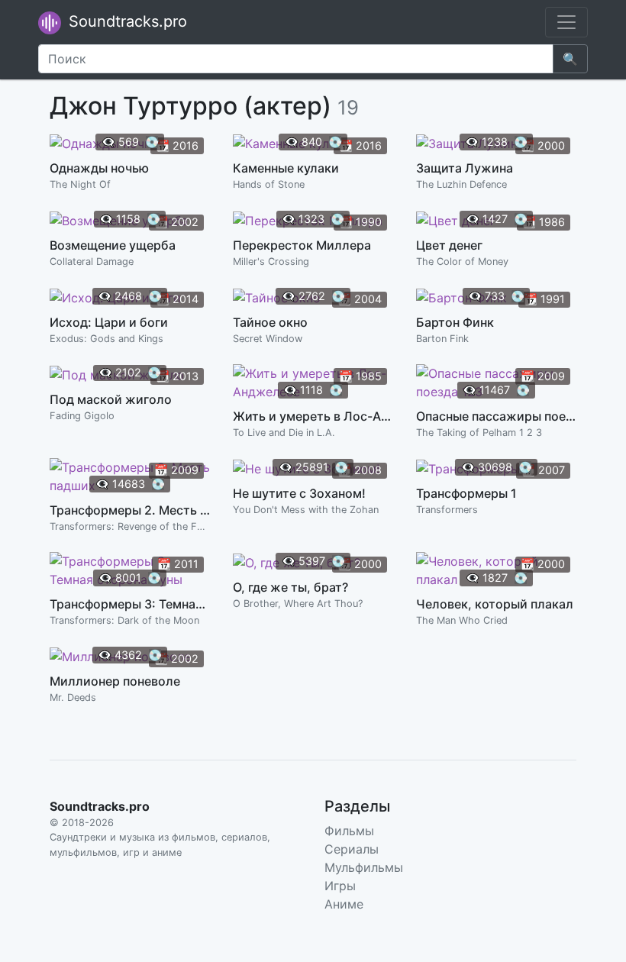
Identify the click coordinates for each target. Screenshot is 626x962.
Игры (340, 885)
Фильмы (349, 830)
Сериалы (351, 849)
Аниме (343, 904)
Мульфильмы (363, 867)
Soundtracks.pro (125, 21)
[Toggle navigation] (566, 22)
